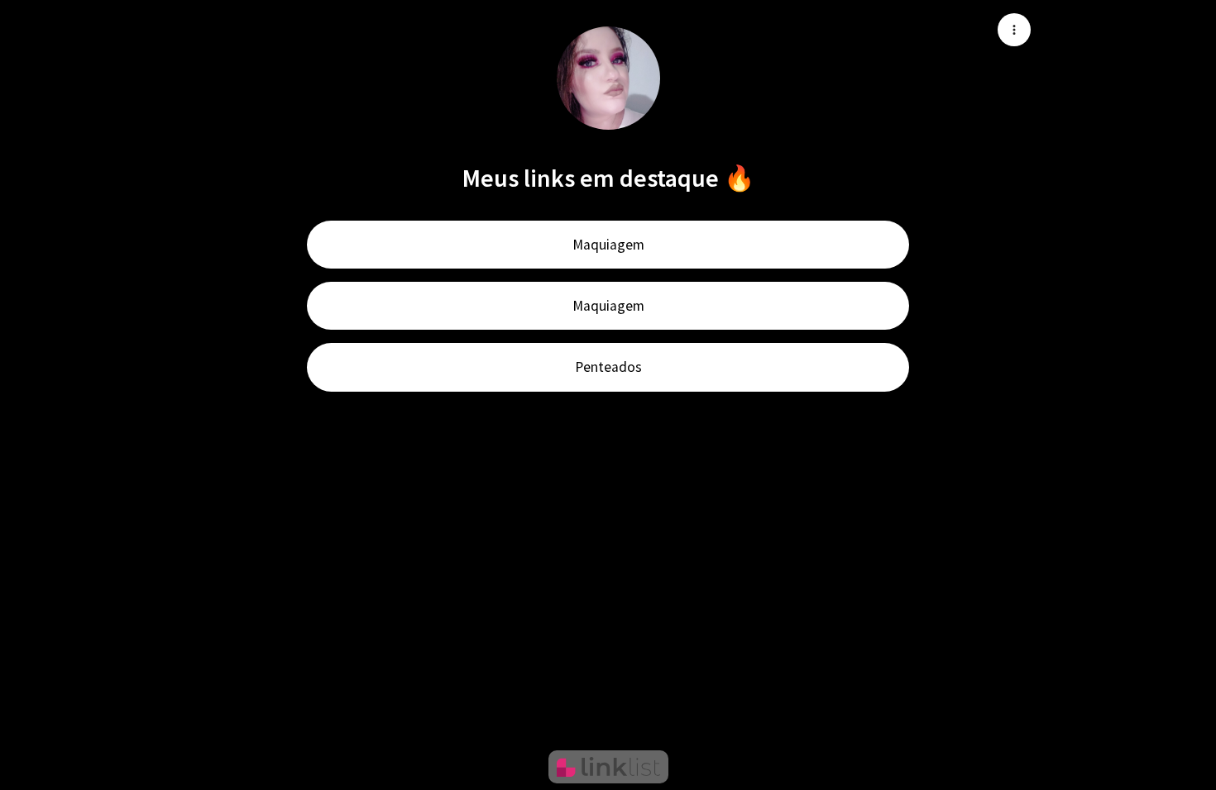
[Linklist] (608, 767)
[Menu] (1014, 29)
